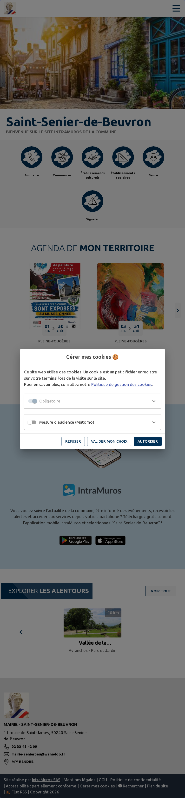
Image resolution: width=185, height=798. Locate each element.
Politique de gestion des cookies (121, 384)
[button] (92, 401)
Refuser (73, 441)
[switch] (29, 422)
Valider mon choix (109, 441)
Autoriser (148, 441)
